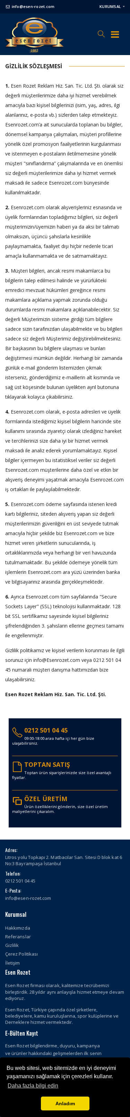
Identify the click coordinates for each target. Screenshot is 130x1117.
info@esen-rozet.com (33, 6)
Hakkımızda (17, 928)
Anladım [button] (65, 1103)
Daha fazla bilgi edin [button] (33, 1086)
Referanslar (18, 936)
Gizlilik (12, 945)
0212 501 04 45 (46, 730)
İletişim (12, 963)
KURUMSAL (110, 6)
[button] (101, 31)
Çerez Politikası (21, 954)
